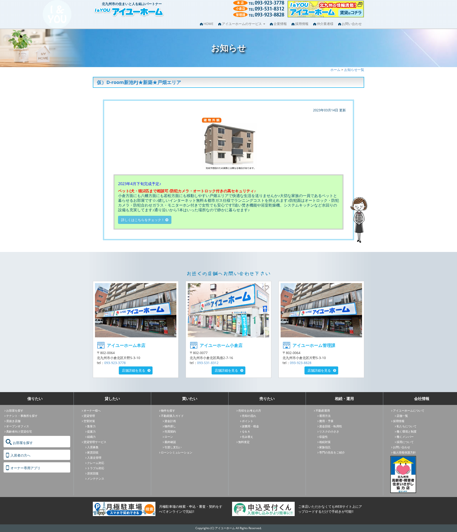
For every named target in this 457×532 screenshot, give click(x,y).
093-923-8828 (300, 362)
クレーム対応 (95, 463)
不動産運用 (323, 411)
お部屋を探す (14, 411)
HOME (209, 23)
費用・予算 (326, 421)
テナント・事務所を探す (22, 416)
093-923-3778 (115, 362)
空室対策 (89, 421)
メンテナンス (95, 479)
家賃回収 (93, 452)
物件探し (170, 426)
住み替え (247, 437)
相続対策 (325, 442)
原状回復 (93, 473)
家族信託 (325, 447)
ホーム (335, 69)
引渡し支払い (173, 447)
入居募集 (93, 447)
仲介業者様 (325, 23)
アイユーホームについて (408, 411)
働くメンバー (405, 437)
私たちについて (407, 426)
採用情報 (301, 23)
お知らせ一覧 (354, 69)
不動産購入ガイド (172, 416)
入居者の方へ (20, 455)
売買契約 (170, 431)
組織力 (91, 437)
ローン (168, 437)
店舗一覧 (402, 416)
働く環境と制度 (407, 431)
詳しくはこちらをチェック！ (143, 219)
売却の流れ (249, 416)
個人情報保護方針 (404, 452)
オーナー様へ (92, 411)
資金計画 (170, 421)
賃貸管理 (89, 416)
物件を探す (168, 411)
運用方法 (325, 416)
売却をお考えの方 (249, 411)
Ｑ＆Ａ (246, 431)
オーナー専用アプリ (25, 468)
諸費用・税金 (250, 426)
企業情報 (280, 23)
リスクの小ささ (329, 431)
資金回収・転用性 (330, 426)
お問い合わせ (352, 23)
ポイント (247, 421)
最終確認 (170, 442)
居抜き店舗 (13, 421)
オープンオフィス (17, 426)
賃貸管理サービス (95, 442)
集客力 (91, 426)
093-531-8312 (208, 362)
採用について (405, 442)
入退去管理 (94, 458)
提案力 (91, 431)
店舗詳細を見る (133, 370)
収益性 (323, 437)
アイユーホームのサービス (242, 23)
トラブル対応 (95, 468)
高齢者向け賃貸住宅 (19, 431)
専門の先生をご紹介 (332, 452)
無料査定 (244, 442)
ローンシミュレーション (176, 452)
